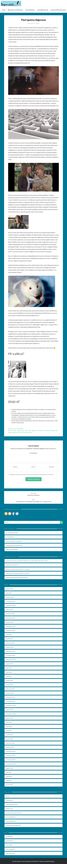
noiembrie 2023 (10, 630)
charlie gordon (12, 430)
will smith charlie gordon (25, 432)
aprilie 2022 (9, 680)
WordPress (35, 861)
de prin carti (9, 808)
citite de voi (9, 800)
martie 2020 (9, 739)
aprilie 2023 (9, 639)
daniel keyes (20, 430)
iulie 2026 (9, 593)
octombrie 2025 (10, 601)
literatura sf (40, 430)
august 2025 (9, 609)
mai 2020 (8, 730)
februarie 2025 (10, 613)
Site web (51, 467)
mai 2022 (8, 676)
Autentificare (10, 841)
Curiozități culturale (42, 10)
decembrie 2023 (10, 626)
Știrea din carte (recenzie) (15, 10)
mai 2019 (8, 780)
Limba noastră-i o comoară (22, 569)
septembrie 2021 (11, 705)
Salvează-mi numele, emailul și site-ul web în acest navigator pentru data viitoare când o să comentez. (32, 474)
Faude (8, 561)
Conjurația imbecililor (12, 532)
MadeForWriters (50, 861)
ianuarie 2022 (10, 693)
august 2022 (9, 664)
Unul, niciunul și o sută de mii (14, 541)
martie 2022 (9, 684)
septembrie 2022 (11, 659)
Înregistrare (9, 836)
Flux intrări (9, 845)
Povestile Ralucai (30, 10)
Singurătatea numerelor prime (14, 545)
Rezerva (16, 565)
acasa (3, 10)
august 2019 (9, 768)
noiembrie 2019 (10, 755)
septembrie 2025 (11, 605)
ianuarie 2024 (10, 622)
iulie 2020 (9, 722)
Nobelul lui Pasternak (22, 577)
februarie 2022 (10, 689)
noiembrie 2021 (10, 697)
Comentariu (33, 453)
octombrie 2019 (10, 759)
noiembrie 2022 (10, 651)
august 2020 (9, 718)
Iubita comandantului (12, 549)
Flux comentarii (10, 849)
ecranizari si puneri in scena (58, 10)
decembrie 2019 (10, 751)
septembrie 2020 (11, 714)
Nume (15, 467)
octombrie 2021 (10, 701)
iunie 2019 (9, 776)
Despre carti (9, 569)
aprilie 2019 (9, 785)
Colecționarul (10, 537)
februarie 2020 (10, 743)
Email (33, 467)
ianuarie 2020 (10, 747)
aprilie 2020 (9, 734)
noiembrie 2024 (10, 618)
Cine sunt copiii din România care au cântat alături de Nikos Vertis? (29, 561)
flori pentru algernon (31, 430)
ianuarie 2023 (10, 647)
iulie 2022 (9, 668)
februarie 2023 (10, 643)
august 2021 (9, 709)
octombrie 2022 (10, 655)
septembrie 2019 (11, 764)
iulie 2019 (9, 772)
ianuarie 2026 (10, 597)
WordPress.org (10, 853)
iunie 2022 (9, 672)
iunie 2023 (9, 634)
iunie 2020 (9, 726)
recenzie (47, 430)
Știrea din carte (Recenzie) (15, 428)
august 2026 (9, 588)
